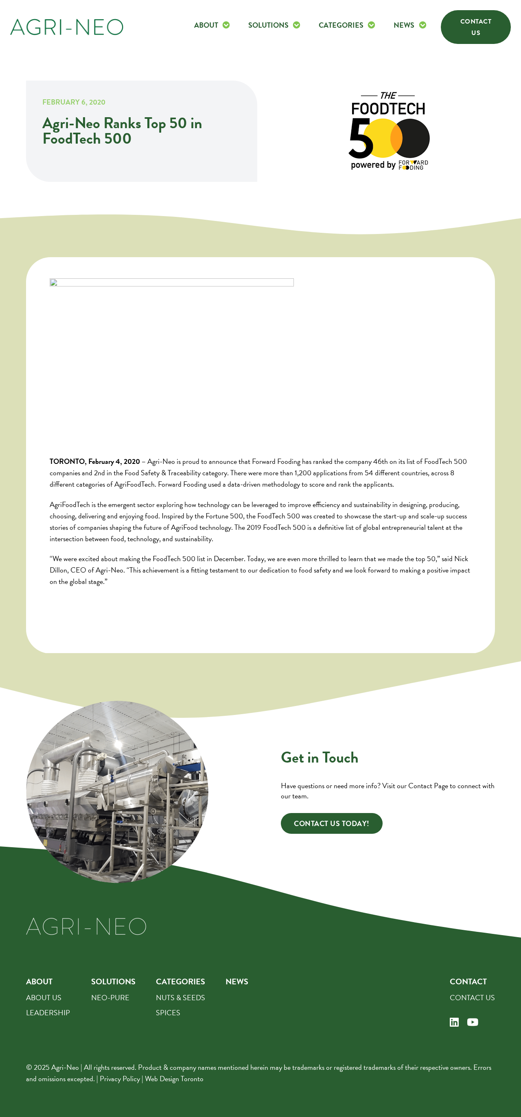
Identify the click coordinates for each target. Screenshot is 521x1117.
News (404, 25)
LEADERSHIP (48, 1012)
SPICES (168, 1012)
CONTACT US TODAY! (332, 823)
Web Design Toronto (174, 1078)
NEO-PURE (110, 997)
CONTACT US (472, 997)
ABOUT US (43, 997)
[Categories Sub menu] (371, 25)
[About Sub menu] (226, 25)
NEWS (236, 981)
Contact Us (476, 27)
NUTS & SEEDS (180, 997)
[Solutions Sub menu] (296, 25)
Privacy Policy (120, 1078)
